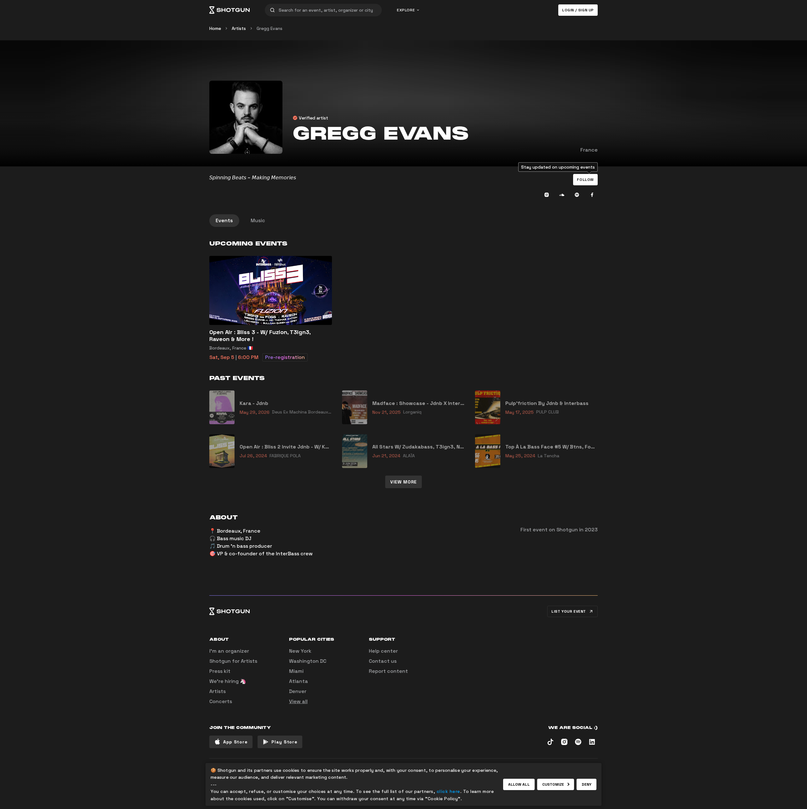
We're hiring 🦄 (227, 681)
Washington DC (307, 661)
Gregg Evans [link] (269, 28)
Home (215, 28)
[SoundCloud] (561, 194)
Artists (239, 28)
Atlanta (298, 681)
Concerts (220, 701)
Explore (406, 10)
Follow (585, 179)
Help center (383, 651)
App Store (235, 742)
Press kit (219, 671)
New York (300, 651)
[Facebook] (592, 194)
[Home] (229, 10)
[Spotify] (577, 194)
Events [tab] (224, 220)
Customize (553, 784)
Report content (388, 671)
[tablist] (403, 220)
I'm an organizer (229, 651)
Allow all (519, 784)
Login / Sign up (578, 10)
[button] (585, 179)
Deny (586, 784)
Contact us (383, 661)
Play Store (284, 742)
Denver (297, 691)
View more (403, 482)
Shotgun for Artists (233, 661)
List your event (568, 611)
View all (298, 701)
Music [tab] (258, 220)
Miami (296, 671)
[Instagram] (546, 194)
